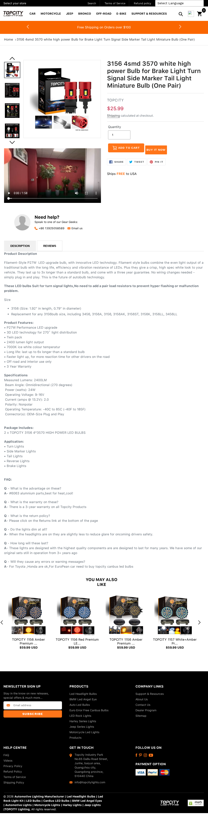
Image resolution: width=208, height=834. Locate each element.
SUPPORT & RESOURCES (149, 13)
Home (8, 39)
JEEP (69, 13)
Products (75, 737)
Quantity (114, 127)
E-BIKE (121, 13)
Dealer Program (145, 710)
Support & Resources (149, 693)
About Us (141, 699)
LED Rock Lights (80, 715)
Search (92, 3)
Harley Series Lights (82, 721)
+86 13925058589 (51, 228)
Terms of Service (115, 3)
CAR (32, 13)
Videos (7, 760)
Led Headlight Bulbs (83, 693)
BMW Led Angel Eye (83, 699)
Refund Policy (12, 771)
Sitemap (140, 715)
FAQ (6, 755)
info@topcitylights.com (90, 782)
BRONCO (84, 13)
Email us (77, 228)
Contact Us (142, 704)
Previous (12, 58)
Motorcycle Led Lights (84, 732)
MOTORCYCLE (51, 13)
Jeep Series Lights (81, 726)
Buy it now (156, 149)
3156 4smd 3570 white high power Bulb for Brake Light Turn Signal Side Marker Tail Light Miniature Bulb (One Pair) (106, 39)
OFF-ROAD (103, 13)
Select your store (14, 3)
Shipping (113, 115)
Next (180, 27)
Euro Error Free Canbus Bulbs (88, 710)
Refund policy (142, 3)
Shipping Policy (13, 782)
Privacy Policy (12, 766)
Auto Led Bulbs (79, 704)
